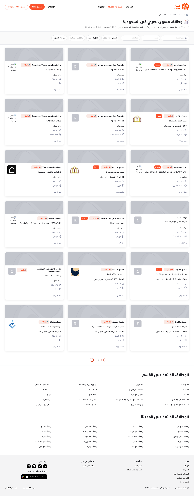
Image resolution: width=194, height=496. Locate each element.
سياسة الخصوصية (29, 487)
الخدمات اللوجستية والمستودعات (129, 399)
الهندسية (47, 399)
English (51, 7)
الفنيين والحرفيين (43, 404)
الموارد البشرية (137, 394)
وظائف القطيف (90, 436)
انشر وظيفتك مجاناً (134, 469)
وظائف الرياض (183, 426)
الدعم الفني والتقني (180, 399)
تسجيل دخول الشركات (16, 6)
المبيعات (185, 384)
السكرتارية (92, 394)
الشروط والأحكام (11, 487)
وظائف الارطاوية (182, 446)
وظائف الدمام (91, 426)
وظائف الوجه (137, 446)
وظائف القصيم (183, 431)
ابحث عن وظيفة (115, 7)
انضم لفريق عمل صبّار (181, 474)
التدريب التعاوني (182, 478)
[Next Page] (92, 360)
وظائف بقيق (92, 446)
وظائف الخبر (46, 426)
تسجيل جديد (37, 6)
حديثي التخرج (59, 38)
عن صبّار (186, 465)
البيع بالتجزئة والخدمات (87, 384)
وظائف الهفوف (136, 431)
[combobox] (173, 38)
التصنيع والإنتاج (90, 404)
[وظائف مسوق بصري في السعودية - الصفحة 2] (92, 360)
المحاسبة (47, 389)
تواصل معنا (184, 482)
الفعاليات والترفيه (135, 389)
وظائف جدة (138, 426)
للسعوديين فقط (110, 38)
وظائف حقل (46, 431)
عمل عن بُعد (93, 38)
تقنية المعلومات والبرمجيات (177, 404)
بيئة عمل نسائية (76, 38)
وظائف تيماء (45, 436)
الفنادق (186, 389)
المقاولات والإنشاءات (88, 399)
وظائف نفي (138, 441)
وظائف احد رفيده (135, 436)
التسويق (139, 384)
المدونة (101, 7)
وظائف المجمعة (90, 431)
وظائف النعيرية (90, 441)
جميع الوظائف (178, 15)
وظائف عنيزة (183, 441)
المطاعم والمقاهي (43, 384)
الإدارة (48, 394)
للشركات (129, 7)
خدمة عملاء (91, 389)
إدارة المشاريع (137, 404)
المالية (186, 394)
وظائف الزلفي (45, 446)
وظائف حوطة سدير (43, 441)
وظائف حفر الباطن (181, 436)
